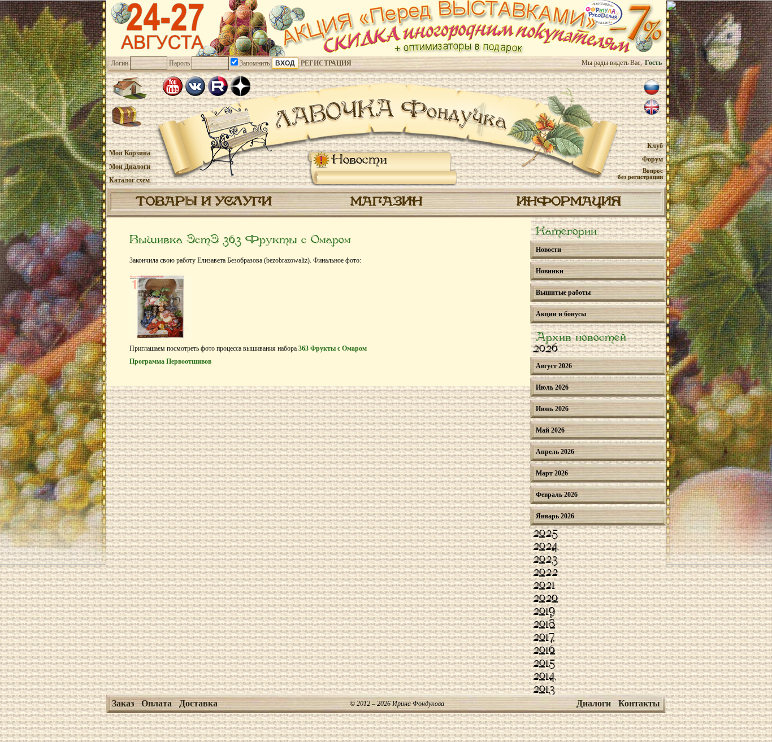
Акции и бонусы (561, 314)
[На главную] (129, 88)
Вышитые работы (563, 292)
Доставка (198, 703)
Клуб (655, 146)
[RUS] (651, 87)
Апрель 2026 (555, 452)
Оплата (156, 703)
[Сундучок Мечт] (127, 117)
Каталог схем (129, 180)
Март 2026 (552, 473)
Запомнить (254, 63)
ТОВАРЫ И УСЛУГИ (203, 202)
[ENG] (651, 107)
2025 (545, 534)
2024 (545, 547)
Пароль (179, 63)
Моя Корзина (129, 153)
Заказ (123, 703)
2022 (545, 573)
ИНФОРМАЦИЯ (569, 202)
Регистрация (326, 63)
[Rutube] (218, 86)
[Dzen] (240, 86)
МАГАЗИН (386, 202)
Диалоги (593, 703)
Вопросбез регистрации (640, 173)
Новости (359, 160)
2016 (544, 650)
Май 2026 (550, 430)
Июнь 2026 (552, 409)
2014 (544, 676)
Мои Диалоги (129, 167)
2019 (544, 611)
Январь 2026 (555, 516)
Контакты (639, 703)
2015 (544, 663)
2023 (545, 560)
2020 (545, 598)
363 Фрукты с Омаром (332, 348)
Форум (652, 159)
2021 (544, 585)
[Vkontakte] (195, 86)
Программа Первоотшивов (170, 361)
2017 (543, 637)
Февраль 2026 (557, 495)
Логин (119, 63)
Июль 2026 (552, 387)
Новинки (549, 271)
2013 (544, 689)
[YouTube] (173, 86)
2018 (544, 624)
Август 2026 (554, 366)
